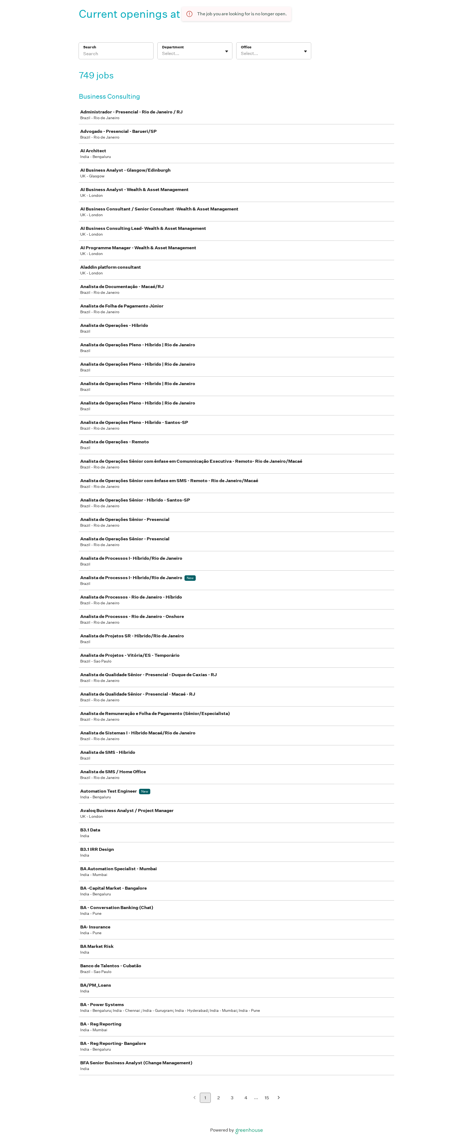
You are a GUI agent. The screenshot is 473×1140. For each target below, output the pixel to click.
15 (267, 1097)
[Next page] (279, 1098)
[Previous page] (194, 1098)
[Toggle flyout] (226, 51)
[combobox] (162, 54)
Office (246, 47)
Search (89, 47)
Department (173, 47)
